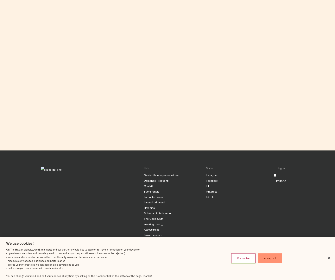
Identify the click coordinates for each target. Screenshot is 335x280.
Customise (243, 258)
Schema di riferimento (157, 213)
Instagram (212, 175)
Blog (244, 13)
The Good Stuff (153, 218)
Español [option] (315, 11)
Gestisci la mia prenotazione (161, 175)
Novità (234, 13)
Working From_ (153, 224)
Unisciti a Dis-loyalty (187, 13)
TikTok (210, 197)
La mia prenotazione (291, 13)
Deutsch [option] (315, 15)
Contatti (148, 186)
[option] (318, 8)
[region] (167, 258)
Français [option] (315, 22)
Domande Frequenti (263, 13)
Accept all (270, 258)
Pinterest (211, 191)
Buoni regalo (151, 191)
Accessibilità (151, 229)
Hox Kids (149, 207)
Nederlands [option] (317, 18)
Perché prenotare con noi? (133, 13)
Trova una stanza (318, 25)
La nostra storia (153, 197)
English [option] (314, 8)
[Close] (329, 258)
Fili (207, 186)
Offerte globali (162, 13)
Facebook (212, 180)
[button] (171, 25)
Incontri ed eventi (215, 13)
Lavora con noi (153, 235)
